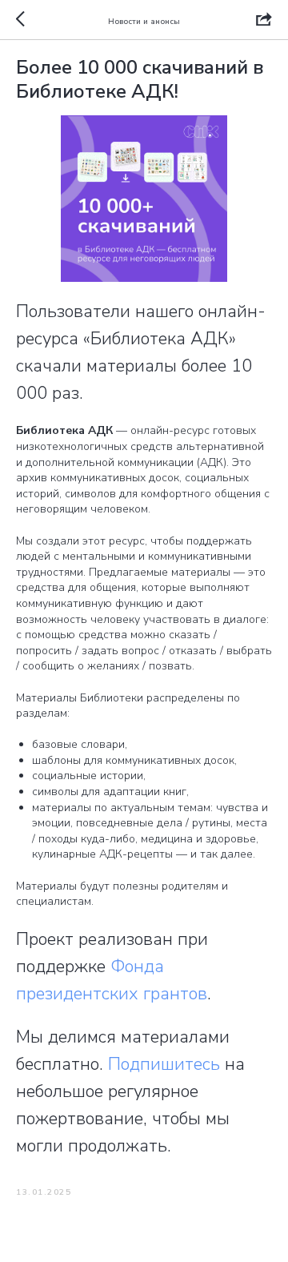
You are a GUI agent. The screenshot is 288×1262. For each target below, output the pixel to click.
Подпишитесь (164, 1064)
